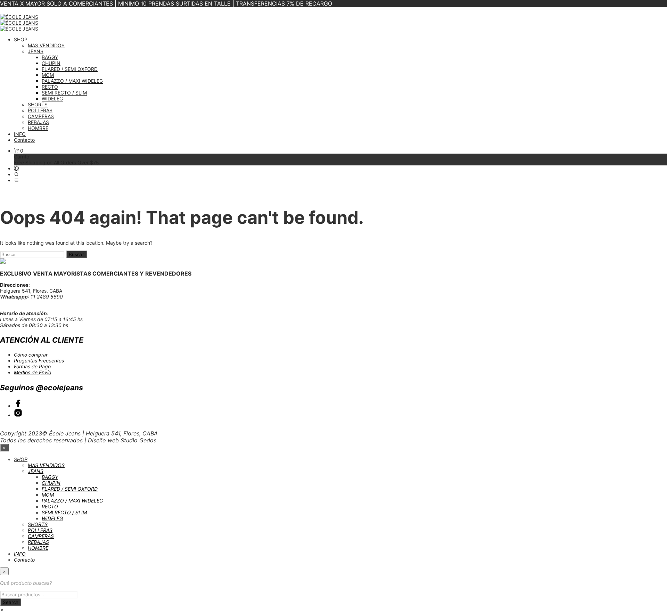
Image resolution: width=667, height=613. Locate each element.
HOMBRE (38, 128)
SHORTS (38, 104)
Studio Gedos (138, 440)
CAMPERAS (41, 116)
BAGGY (50, 57)
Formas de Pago (32, 366)
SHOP (20, 39)
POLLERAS (40, 110)
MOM (48, 75)
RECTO (50, 87)
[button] (18, 151)
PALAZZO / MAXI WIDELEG (72, 81)
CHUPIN (51, 63)
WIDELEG (52, 98)
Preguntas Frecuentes (39, 360)
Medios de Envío (32, 372)
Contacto (24, 140)
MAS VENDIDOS (46, 45)
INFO (20, 134)
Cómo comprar (31, 355)
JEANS (35, 51)
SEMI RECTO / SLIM (64, 93)
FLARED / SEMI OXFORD (70, 69)
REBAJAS (38, 122)
